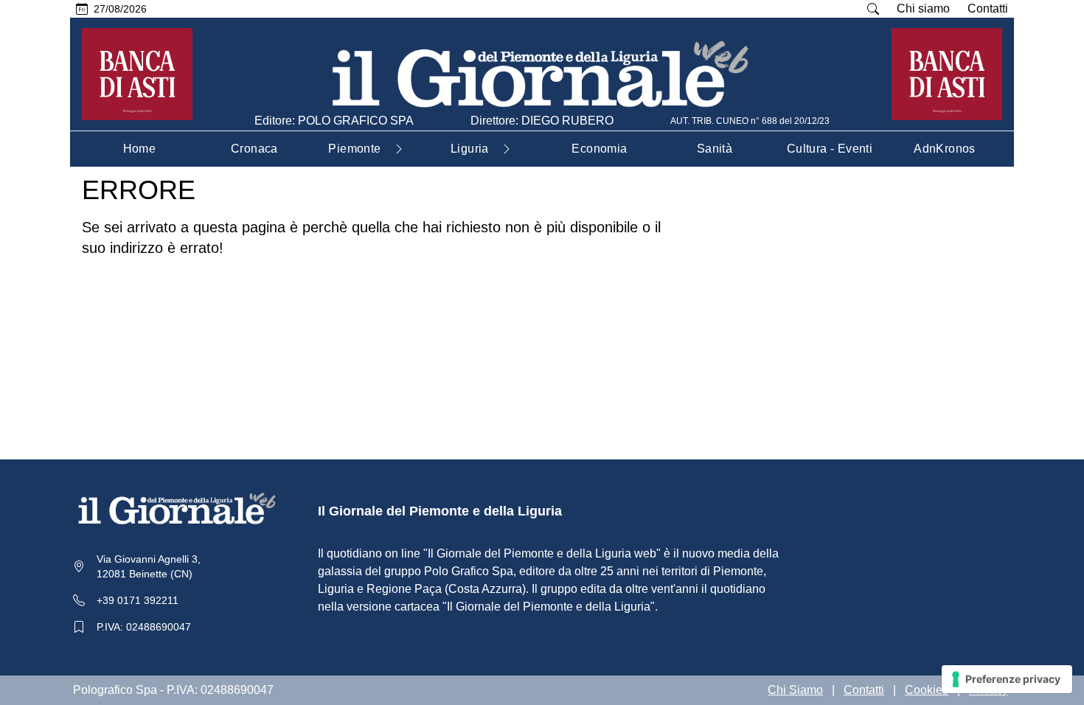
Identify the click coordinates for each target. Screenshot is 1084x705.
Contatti (987, 8)
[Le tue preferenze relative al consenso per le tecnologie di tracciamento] (1007, 679)
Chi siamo (923, 8)
